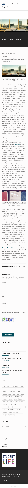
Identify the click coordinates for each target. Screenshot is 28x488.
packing (22, 59)
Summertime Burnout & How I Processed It (13, 348)
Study (10, 407)
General (11, 58)
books (4, 388)
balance (21, 386)
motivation (12, 401)
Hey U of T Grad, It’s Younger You (11, 353)
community (5, 391)
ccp (17, 388)
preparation (5, 61)
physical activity (19, 401)
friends (22, 394)
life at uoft (21, 399)
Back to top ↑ (15, 476)
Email (3, 296)
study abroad (16, 407)
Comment (4, 282)
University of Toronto (13, 412)
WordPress (4, 476)
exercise (19, 391)
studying (23, 407)
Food (14, 394)
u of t (21, 412)
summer (10, 61)
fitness (10, 394)
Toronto (18, 409)
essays (10, 391)
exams (14, 391)
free (18, 394)
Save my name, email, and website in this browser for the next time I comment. (13, 313)
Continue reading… (5, 349)
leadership (5, 399)
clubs (21, 388)
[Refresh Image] (15, 318)
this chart (17, 144)
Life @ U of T (14, 4)
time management (11, 409)
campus (8, 388)
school (10, 404)
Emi (8, 54)
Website (4, 303)
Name (3, 289)
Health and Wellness (18, 396)
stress (19, 404)
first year (17, 59)
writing (12, 414)
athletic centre (15, 386)
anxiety (8, 386)
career (13, 388)
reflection (5, 404)
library (15, 399)
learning (11, 399)
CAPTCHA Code (5, 327)
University (5, 412)
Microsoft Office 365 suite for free (11, 248)
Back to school (11, 59)
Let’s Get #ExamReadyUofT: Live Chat (11, 358)
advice (4, 386)
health (10, 396)
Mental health (5, 401)
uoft (3, 414)
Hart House (5, 396)
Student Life (17, 58)
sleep (15, 404)
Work (7, 414)
